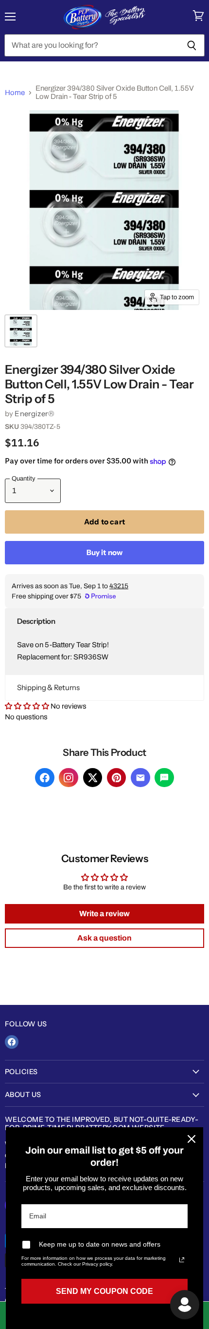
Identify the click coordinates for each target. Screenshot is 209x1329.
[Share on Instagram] (68, 778)
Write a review (104, 913)
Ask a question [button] (104, 938)
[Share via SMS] (164, 778)
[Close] (191, 1139)
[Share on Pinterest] (116, 778)
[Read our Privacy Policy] (182, 1260)
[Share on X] (93, 778)
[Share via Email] (140, 778)
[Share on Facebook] (44, 778)
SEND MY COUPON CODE (104, 1291)
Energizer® (34, 413)
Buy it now (105, 552)
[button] (104, 621)
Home (15, 92)
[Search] (192, 45)
